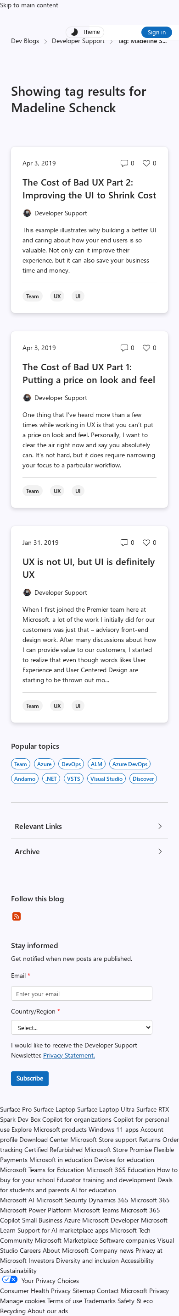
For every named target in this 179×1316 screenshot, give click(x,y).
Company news (112, 1250)
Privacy (159, 1290)
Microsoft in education (60, 1159)
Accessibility (137, 1260)
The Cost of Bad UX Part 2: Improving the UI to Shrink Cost (89, 188)
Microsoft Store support (103, 1139)
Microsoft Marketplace (66, 1240)
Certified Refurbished (53, 1149)
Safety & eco (135, 1300)
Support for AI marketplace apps (62, 1230)
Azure (44, 764)
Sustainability (18, 1270)
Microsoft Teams (96, 1210)
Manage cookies (22, 1300)
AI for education (93, 1189)
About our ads (48, 1310)
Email (20, 975)
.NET (51, 778)
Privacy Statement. (69, 1055)
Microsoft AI (17, 1199)
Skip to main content (29, 4)
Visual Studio (106, 778)
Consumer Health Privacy (35, 1290)
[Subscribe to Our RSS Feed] (16, 916)
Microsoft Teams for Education (42, 1169)
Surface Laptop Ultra (105, 1109)
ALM (96, 764)
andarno (24, 778)
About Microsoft (66, 1250)
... (164, 40)
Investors (41, 1260)
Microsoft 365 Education (120, 1169)
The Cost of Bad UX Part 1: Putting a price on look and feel (88, 372)
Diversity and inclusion (87, 1260)
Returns (150, 1139)
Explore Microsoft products (49, 1129)
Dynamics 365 (109, 1199)
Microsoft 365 (150, 1199)
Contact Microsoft (122, 1290)
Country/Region (35, 1011)
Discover (143, 778)
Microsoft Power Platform (36, 1210)
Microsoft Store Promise (118, 1149)
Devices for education (124, 1159)
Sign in (157, 32)
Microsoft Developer (110, 1220)
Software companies (128, 1240)
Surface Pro (16, 1109)
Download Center (43, 1139)
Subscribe (30, 1078)
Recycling (13, 1310)
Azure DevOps (129, 764)
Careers (30, 1250)
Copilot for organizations (77, 1119)
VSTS (73, 778)
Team (20, 764)
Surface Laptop (54, 1109)
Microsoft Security (61, 1199)
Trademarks (100, 1300)
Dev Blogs (25, 40)
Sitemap (84, 1290)
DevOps (71, 764)
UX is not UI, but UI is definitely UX (88, 567)
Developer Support (78, 40)
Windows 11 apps (114, 1129)
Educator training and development (106, 1179)
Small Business (42, 1220)
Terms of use (64, 1300)
